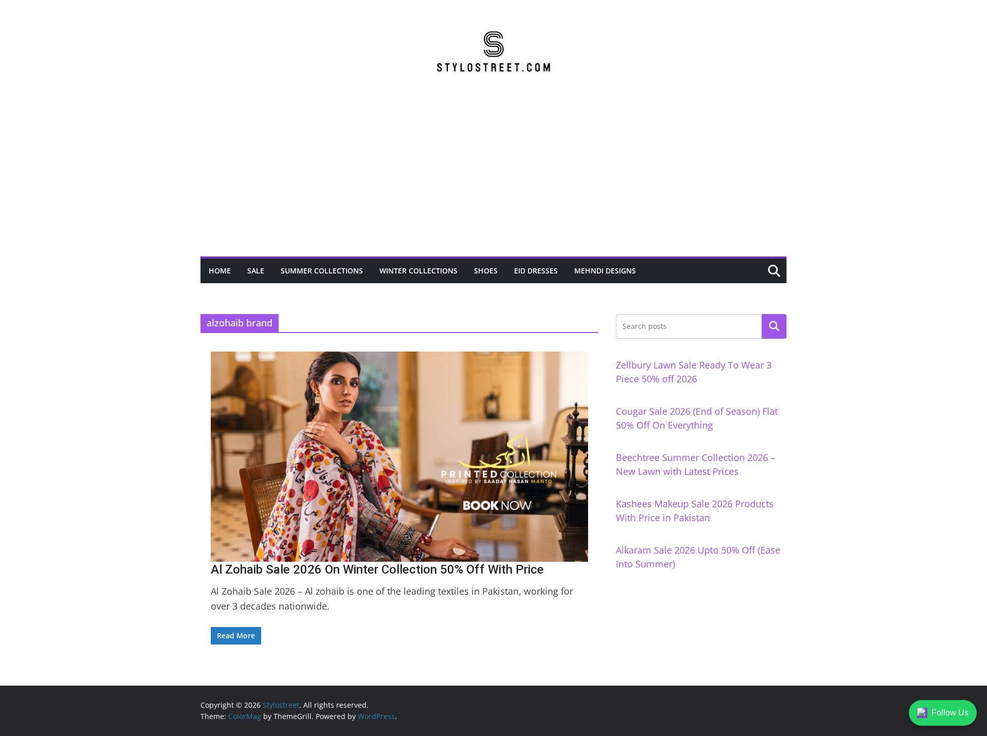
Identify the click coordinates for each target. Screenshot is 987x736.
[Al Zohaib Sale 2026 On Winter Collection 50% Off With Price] (399, 456)
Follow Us (949, 712)
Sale (255, 270)
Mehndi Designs (605, 270)
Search (774, 326)
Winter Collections (418, 270)
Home (220, 270)
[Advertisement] (493, 179)
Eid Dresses (536, 270)
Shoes (486, 270)
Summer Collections (322, 270)
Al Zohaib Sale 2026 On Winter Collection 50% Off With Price (377, 569)
